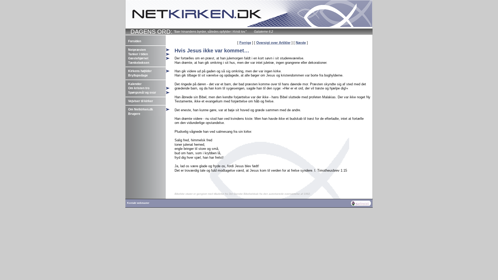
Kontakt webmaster (138, 203)
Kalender (135, 84)
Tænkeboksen (138, 62)
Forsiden (134, 41)
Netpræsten (137, 49)
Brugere (134, 113)
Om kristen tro (138, 88)
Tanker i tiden (138, 54)
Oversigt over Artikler (273, 43)
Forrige (245, 43)
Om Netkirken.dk (140, 109)
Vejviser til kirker (140, 101)
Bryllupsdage (138, 75)
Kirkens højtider (140, 71)
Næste (301, 43)
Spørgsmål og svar (142, 92)
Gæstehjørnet (138, 58)
